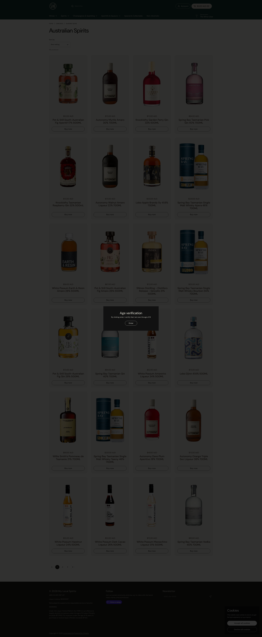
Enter (131, 323)
